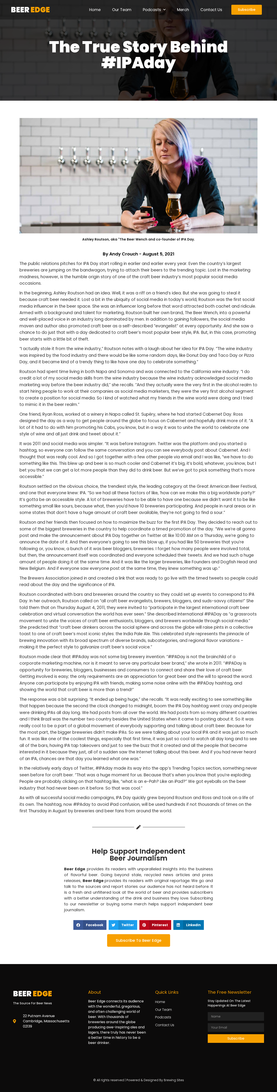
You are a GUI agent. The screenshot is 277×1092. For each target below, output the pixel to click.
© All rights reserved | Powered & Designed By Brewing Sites (138, 1080)
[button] (90, 925)
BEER (30, 10)
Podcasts (152, 9)
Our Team (121, 9)
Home (95, 9)
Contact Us (211, 9)
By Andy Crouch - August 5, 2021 (138, 254)
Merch (183, 9)
